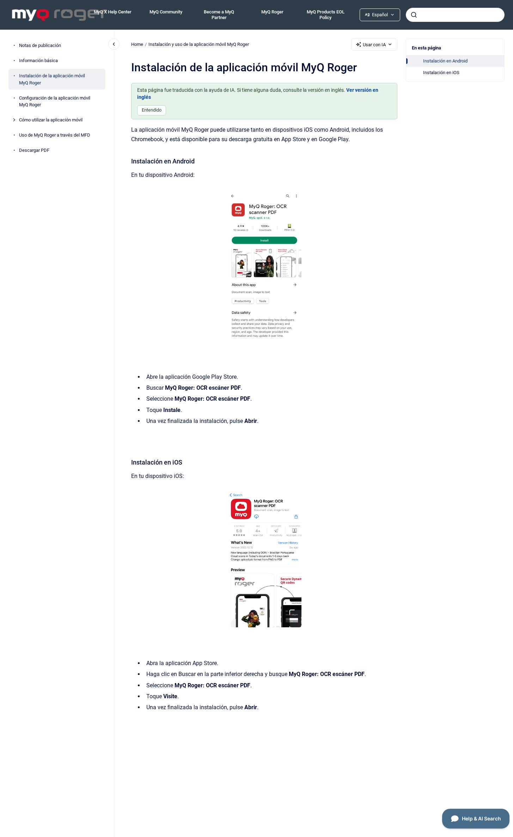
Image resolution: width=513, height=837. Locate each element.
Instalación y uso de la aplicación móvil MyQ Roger (198, 44)
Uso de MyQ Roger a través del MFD (54, 135)
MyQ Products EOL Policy (325, 14)
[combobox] (455, 15)
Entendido (151, 110)
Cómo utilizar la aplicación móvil (51, 119)
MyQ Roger (272, 11)
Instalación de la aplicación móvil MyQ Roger (52, 79)
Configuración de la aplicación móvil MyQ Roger (54, 101)
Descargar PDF (34, 150)
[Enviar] (414, 14)
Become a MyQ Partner (219, 14)
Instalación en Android (445, 61)
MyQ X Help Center (113, 11)
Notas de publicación (40, 45)
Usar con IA (374, 44)
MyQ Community (165, 11)
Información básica (38, 60)
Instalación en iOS (441, 72)
